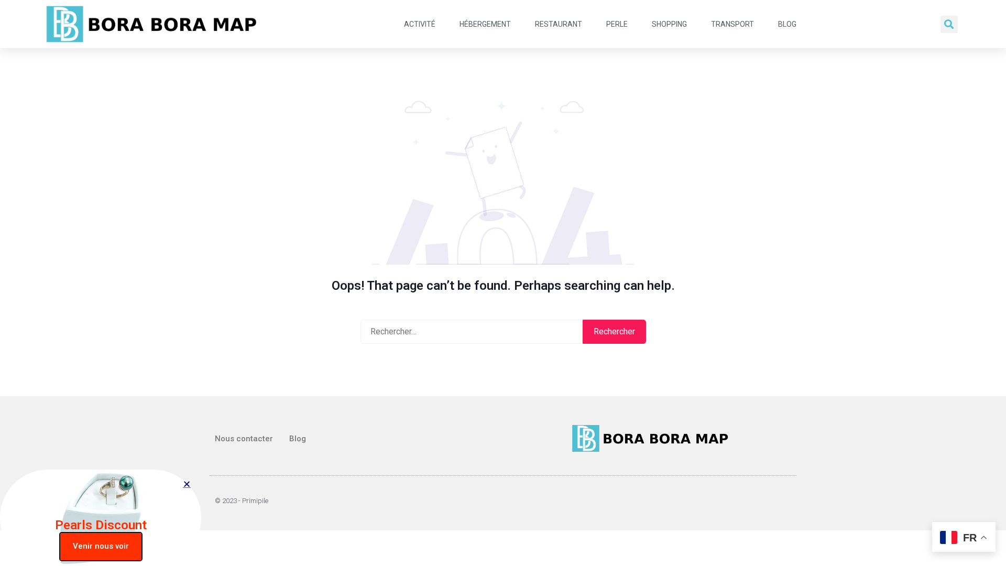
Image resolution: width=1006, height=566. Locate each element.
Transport (732, 24)
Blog (787, 24)
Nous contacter (244, 438)
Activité (419, 24)
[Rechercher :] (471, 332)
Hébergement (485, 24)
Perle (617, 24)
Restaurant (558, 24)
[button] (949, 24)
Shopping (669, 24)
